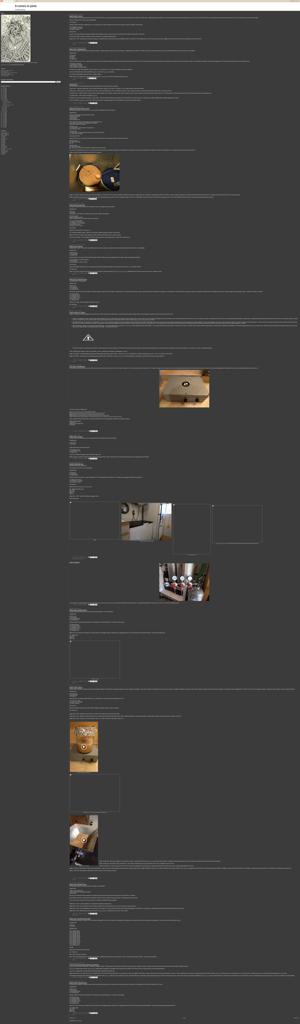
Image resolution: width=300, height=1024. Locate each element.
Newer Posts (72, 1017)
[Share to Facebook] (95, 43)
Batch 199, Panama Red (78, 610)
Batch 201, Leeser (76, 436)
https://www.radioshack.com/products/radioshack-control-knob (90, 414)
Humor (2, 142)
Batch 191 (72, 971)
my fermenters (127, 325)
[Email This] (90, 43)
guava (2, 140)
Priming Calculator (5, 71)
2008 (3, 121)
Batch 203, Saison (76, 246)
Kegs (2, 144)
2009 (3, 120)
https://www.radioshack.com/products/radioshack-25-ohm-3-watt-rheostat (92, 415)
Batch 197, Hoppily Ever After (80, 919)
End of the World (102, 910)
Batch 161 (206, 975)
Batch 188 (93, 975)
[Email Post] (89, 42)
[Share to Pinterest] (96, 43)
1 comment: (84, 78)
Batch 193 (72, 968)
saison (123, 88)
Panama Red (152, 861)
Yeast (2, 154)
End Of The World (92, 110)
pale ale (95, 95)
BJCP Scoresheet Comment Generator (9, 72)
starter (2, 150)
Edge (2, 137)
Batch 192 (92, 968)
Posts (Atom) (79, 1020)
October (5, 100)
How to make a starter (5, 73)
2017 (3, 99)
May (4, 108)
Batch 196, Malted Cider (78, 884)
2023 (3, 91)
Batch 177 (106, 975)
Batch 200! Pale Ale (76, 464)
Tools (2, 153)
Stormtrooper (4, 151)
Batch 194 (72, 966)
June (4, 107)
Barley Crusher (4, 132)
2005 (3, 125)
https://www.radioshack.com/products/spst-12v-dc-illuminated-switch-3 (89, 413)
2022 (3, 92)
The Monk (82, 558)
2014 (3, 114)
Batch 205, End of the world (79, 108)
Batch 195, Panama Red (78, 983)
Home (184, 1017)
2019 (3, 96)
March (4, 110)
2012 (3, 116)
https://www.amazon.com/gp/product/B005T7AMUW (83, 411)
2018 (3, 97)
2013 (3, 115)
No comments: (85, 42)
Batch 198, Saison (76, 687)
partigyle (3, 145)
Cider (2, 136)
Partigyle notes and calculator (7, 74)
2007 (3, 123)
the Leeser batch (105, 76)
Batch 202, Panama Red (78, 279)
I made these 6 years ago (221, 543)
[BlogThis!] (92, 43)
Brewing (73, 361)
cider (267, 868)
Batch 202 (88, 230)
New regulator (75, 562)
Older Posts (296, 1017)
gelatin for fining (120, 356)
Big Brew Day (112, 602)
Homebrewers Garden (84, 100)
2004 (3, 126)
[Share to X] (93, 43)
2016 (3, 111)
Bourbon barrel (4, 134)
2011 (3, 118)
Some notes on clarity (77, 312)
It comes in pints (26, 6)
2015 (3, 113)
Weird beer (73, 84)
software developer (6, 64)
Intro (2, 143)
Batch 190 (89, 973)
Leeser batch (106, 71)
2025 (3, 89)
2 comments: (84, 198)
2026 (3, 87)
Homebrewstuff (104, 602)
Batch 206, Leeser (76, 16)
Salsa (2, 147)
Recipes (3, 146)
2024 (3, 90)
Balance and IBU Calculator (7, 70)
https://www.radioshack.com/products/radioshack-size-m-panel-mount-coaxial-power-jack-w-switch (100, 416)
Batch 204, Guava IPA (77, 205)
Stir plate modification (77, 366)
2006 (3, 124)
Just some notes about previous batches (84, 965)
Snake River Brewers (5, 148)
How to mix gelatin (5, 75)
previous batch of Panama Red (85, 486)
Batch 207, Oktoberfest (78, 49)
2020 (3, 95)
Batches (73, 44)
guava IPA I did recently (120, 271)
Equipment (78, 558)
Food (2, 139)
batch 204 (80, 138)
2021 (3, 94)
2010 (3, 119)
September (5, 106)
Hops (2, 141)
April (4, 109)
